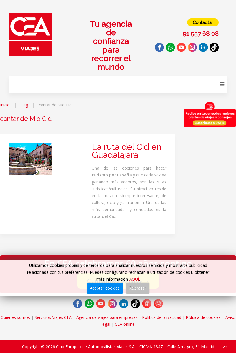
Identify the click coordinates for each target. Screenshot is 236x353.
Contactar (203, 22)
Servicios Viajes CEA (53, 317)
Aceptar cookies (105, 288)
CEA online (125, 324)
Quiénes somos (15, 317)
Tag (24, 105)
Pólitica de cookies (203, 317)
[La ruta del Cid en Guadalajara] (30, 158)
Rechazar (137, 288)
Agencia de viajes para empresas (107, 317)
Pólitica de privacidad (161, 317)
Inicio (5, 105)
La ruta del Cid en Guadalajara (126, 151)
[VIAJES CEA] (30, 34)
